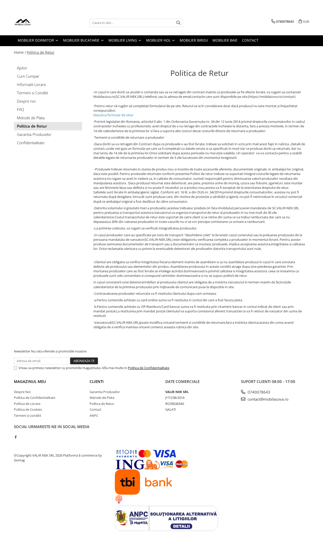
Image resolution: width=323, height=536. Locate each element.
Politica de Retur (41, 52)
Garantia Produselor (34, 134)
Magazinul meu (30, 381)
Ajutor (22, 67)
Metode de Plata (31, 117)
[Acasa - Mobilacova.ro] (39, 23)
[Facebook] (15, 437)
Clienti (97, 381)
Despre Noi (22, 392)
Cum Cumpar (28, 76)
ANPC (94, 415)
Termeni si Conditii (32, 92)
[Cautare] (178, 23)
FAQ (20, 109)
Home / (20, 52)
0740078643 (258, 392)
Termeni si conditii (27, 415)
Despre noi (26, 101)
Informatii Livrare (31, 84)
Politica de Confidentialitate (148, 368)
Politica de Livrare (27, 403)
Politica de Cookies (28, 409)
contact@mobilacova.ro (267, 399)
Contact (95, 409)
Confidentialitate (30, 142)
